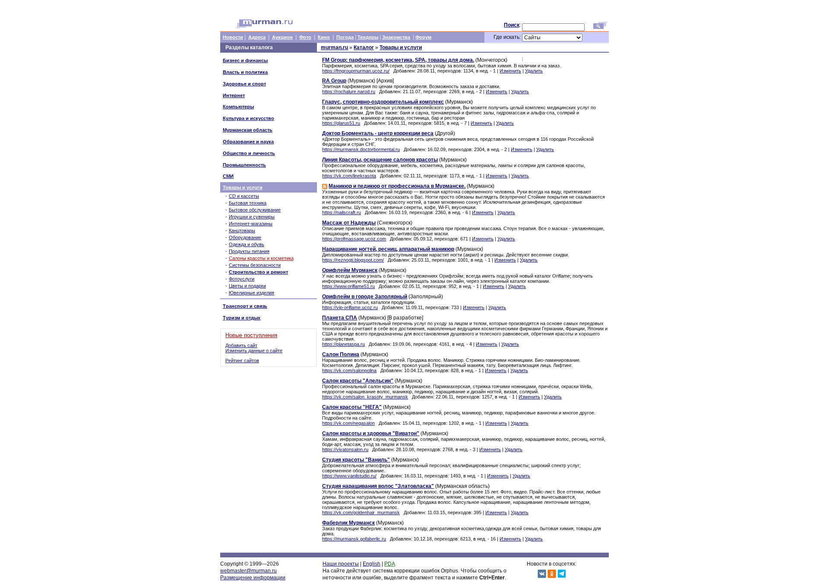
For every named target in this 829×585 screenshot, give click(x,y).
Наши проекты (341, 564)
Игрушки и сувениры (252, 216)
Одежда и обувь (246, 244)
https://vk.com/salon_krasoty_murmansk (365, 396)
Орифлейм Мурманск (349, 270)
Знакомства (396, 37)
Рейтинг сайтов (242, 360)
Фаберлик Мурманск (348, 523)
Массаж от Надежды (349, 223)
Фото (305, 37)
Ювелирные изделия (251, 292)
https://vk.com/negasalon (348, 423)
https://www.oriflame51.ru (348, 286)
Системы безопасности (255, 265)
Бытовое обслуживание (255, 209)
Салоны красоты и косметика (261, 258)
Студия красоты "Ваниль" (356, 460)
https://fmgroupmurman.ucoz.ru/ (355, 70)
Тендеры (368, 37)
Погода (345, 37)
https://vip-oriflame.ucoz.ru (350, 307)
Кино (324, 37)
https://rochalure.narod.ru (348, 91)
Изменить (510, 70)
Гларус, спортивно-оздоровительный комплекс (383, 102)
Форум (423, 37)
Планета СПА (339, 318)
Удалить (534, 70)
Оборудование (245, 237)
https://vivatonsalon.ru (345, 449)
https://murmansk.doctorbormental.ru (361, 149)
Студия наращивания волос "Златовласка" (378, 486)
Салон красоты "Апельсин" (357, 381)
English (371, 564)
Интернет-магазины (250, 223)
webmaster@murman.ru (248, 571)
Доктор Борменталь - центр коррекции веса (377, 133)
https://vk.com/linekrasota (349, 175)
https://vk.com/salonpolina (349, 370)
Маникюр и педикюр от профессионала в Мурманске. (397, 186)
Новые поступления (251, 335)
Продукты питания (249, 251)
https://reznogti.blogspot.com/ (353, 259)
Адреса (257, 37)
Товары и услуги (243, 187)
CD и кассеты (244, 196)
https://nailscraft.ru (341, 212)
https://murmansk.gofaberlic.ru (354, 538)
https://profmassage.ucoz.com (354, 238)
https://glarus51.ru (341, 123)
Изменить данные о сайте (253, 350)
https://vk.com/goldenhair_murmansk (361, 512)
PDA (389, 564)
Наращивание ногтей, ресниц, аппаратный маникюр (388, 249)
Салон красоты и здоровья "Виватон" (370, 433)
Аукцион (282, 37)
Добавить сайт (241, 345)
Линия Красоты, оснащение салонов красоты (380, 160)
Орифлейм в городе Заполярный (364, 297)
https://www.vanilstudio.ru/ (349, 475)
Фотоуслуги (241, 278)
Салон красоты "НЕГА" (352, 407)
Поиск (511, 25)
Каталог (364, 47)
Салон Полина (340, 354)
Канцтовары (242, 230)
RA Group (334, 81)
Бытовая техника (247, 203)
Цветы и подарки (247, 285)
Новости (233, 37)
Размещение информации (252, 578)
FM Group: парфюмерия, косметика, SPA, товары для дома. (398, 60)
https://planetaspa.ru (343, 344)
